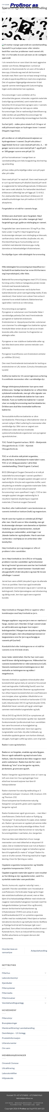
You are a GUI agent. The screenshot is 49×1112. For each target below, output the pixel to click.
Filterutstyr (7, 1018)
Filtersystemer (8, 988)
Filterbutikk (16, 1105)
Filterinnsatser (8, 998)
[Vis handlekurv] (45, 6)
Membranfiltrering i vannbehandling (18, 1028)
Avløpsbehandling (39, 950)
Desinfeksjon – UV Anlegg (13, 1033)
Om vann (6, 1048)
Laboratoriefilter (9, 1073)
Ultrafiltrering (8, 1068)
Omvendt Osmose (10, 1063)
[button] (3, 6)
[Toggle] (45, 972)
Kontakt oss (29, 1105)
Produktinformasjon (11, 1038)
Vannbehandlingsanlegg (13, 1003)
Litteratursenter (9, 1043)
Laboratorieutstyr (10, 978)
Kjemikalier (7, 983)
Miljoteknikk (7, 1078)
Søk (38, 1105)
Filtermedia (7, 993)
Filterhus (6, 973)
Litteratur (38, 1103)
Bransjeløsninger (9, 1023)
